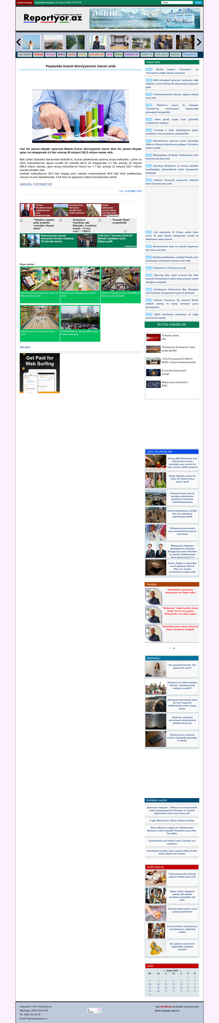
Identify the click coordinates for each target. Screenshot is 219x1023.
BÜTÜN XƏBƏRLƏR (172, 324)
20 (174, 987)
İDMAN (118, 54)
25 (158, 991)
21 (181, 987)
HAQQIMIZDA (190, 54)
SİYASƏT (50, 54)
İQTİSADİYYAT (96, 54)
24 (150, 991)
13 (174, 984)
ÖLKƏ (109, 54)
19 (166, 987)
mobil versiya (24, 2)
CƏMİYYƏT (147, 54)
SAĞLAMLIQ (161, 54)
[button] (170, 648)
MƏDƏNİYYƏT (132, 54)
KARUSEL (26, 184)
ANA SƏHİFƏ (24, 54)
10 (150, 984)
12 (166, 984)
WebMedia (166, 1006)
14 (181, 984)
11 (158, 984)
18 (158, 987)
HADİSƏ (72, 54)
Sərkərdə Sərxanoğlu (180, 610)
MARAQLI (175, 54)
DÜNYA (61, 54)
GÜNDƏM (38, 54)
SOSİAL (82, 54)
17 (150, 987)
